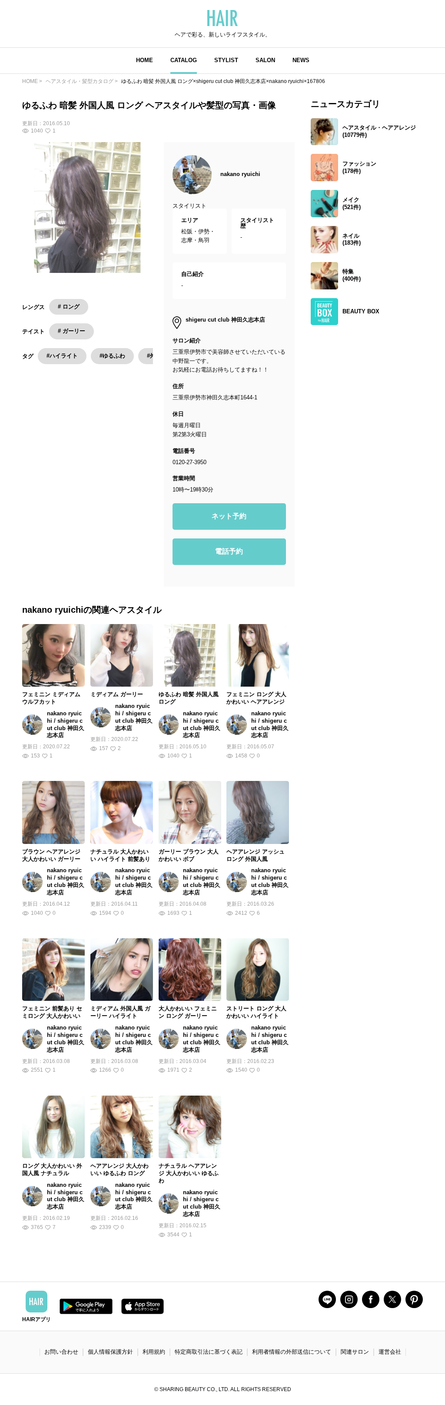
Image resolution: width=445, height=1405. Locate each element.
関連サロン (355, 1352)
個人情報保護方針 (110, 1352)
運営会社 (390, 1352)
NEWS (300, 60)
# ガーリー (71, 331)
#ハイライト (62, 355)
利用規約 (154, 1352)
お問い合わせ (61, 1352)
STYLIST (226, 60)
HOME (144, 60)
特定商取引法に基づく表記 (208, 1352)
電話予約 (229, 551)
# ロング (69, 306)
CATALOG (183, 60)
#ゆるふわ (112, 355)
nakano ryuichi (240, 174)
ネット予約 (229, 516)
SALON (265, 60)
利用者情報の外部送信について (291, 1352)
